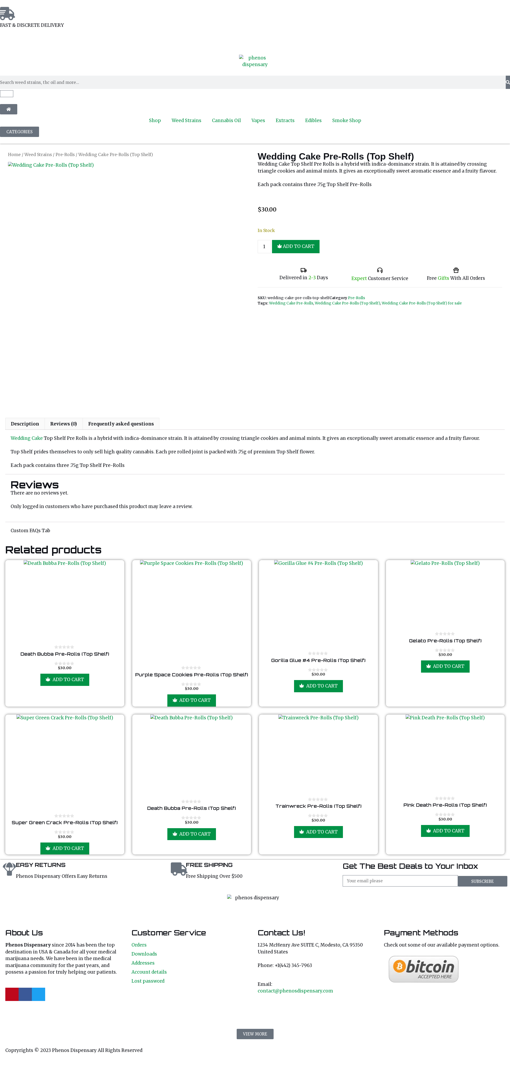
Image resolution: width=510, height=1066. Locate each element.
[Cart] (6, 93)
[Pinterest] (12, 994)
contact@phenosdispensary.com (295, 991)
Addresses (143, 963)
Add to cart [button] (68, 679)
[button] (255, 1034)
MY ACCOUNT (15, 41)
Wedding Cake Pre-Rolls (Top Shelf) (347, 303)
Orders (139, 945)
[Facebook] (25, 994)
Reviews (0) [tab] (63, 424)
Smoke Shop (346, 120)
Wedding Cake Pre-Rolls (291, 303)
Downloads (144, 954)
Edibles (313, 120)
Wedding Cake (27, 438)
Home (14, 154)
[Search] (508, 82)
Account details (149, 972)
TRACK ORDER (56, 41)
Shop (155, 120)
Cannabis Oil (226, 120)
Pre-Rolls (65, 154)
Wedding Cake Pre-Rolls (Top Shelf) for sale (422, 303)
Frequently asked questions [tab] (121, 424)
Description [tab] (25, 424)
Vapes (258, 120)
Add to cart (298, 246)
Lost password (147, 981)
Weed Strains (186, 120)
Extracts (285, 120)
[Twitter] (38, 994)
